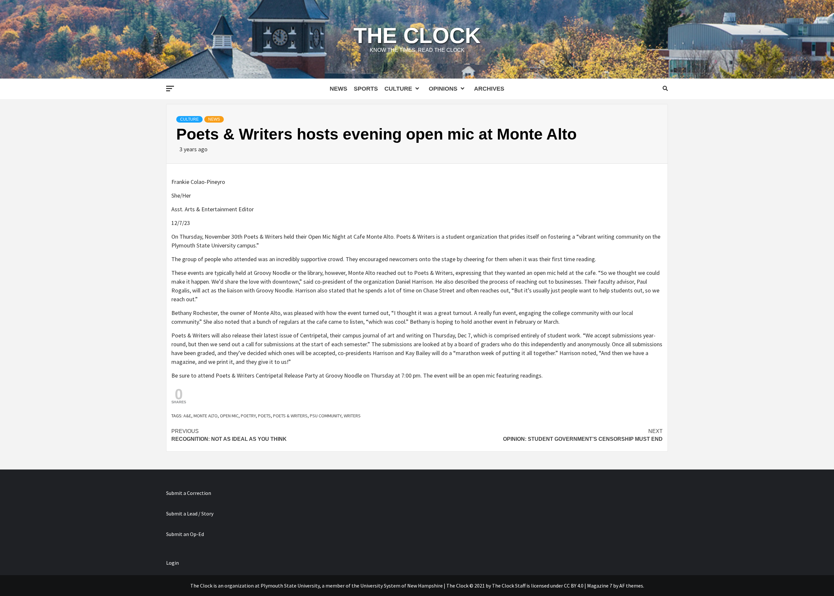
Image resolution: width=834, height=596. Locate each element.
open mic (229, 416)
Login (172, 562)
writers (352, 416)
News (338, 88)
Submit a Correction (188, 493)
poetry (248, 416)
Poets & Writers (290, 416)
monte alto (206, 416)
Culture (398, 88)
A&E (187, 416)
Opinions (443, 88)
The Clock (417, 35)
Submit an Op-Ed (185, 534)
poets (264, 416)
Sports (366, 88)
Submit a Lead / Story (189, 513)
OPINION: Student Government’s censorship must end (583, 435)
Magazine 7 (599, 585)
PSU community (325, 416)
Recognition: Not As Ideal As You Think (229, 435)
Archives (489, 88)
